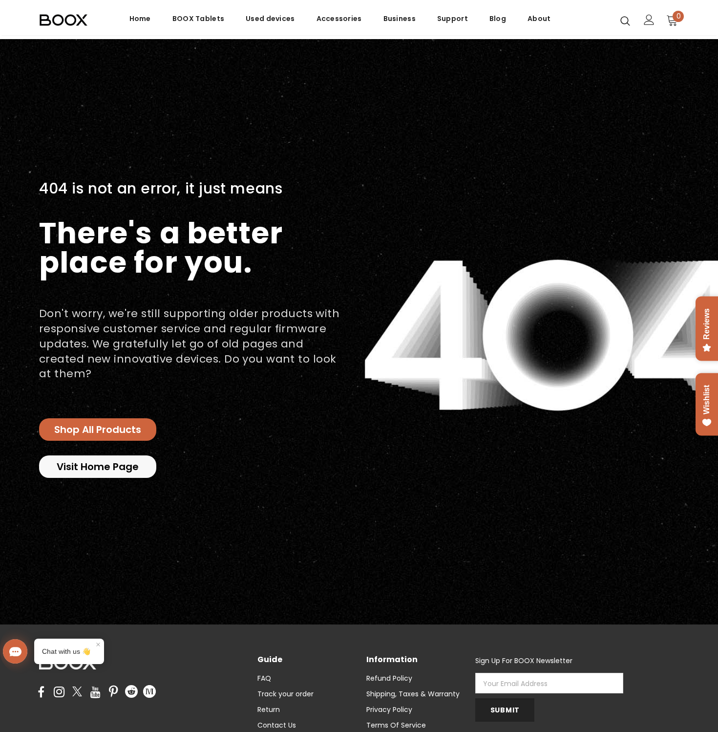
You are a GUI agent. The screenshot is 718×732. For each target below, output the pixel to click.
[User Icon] (649, 19)
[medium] (149, 691)
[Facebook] (41, 692)
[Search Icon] (625, 20)
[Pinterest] (113, 692)
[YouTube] (95, 692)
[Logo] (69, 20)
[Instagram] (59, 692)
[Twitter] (77, 692)
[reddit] (131, 691)
